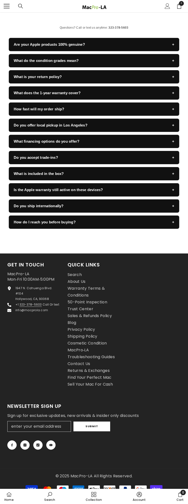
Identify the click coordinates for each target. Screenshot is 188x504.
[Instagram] (25, 445)
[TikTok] (38, 445)
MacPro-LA (82, 476)
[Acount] (167, 6)
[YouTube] (51, 445)
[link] (49, 496)
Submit (91, 426)
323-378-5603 (31, 304)
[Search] (21, 6)
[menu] (7, 6)
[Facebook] (12, 445)
